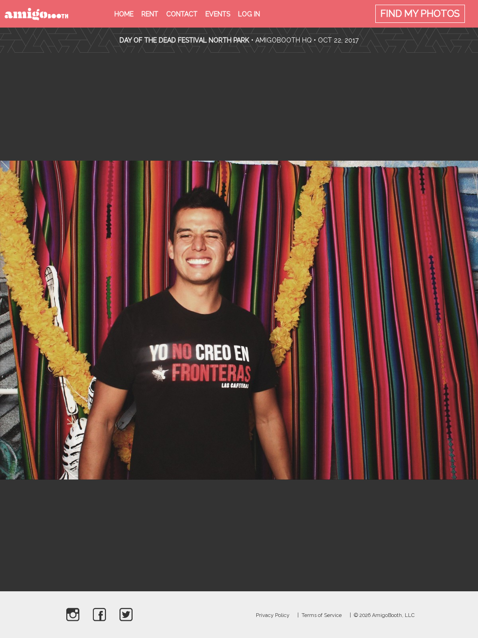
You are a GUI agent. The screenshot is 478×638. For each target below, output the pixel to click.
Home (124, 14)
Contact (181, 14)
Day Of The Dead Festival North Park (184, 40)
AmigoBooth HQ (283, 40)
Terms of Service (322, 615)
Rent (149, 14)
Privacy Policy (272, 615)
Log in (249, 14)
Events (217, 14)
